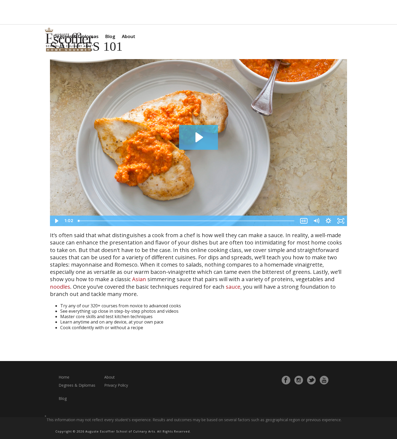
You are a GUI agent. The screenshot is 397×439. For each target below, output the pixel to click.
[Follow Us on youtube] (324, 380)
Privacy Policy (116, 385)
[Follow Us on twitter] (311, 380)
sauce (233, 286)
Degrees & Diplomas (77, 385)
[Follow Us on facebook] (286, 380)
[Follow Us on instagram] (298, 380)
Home (64, 377)
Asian (139, 279)
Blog (110, 36)
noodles (60, 286)
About (128, 36)
